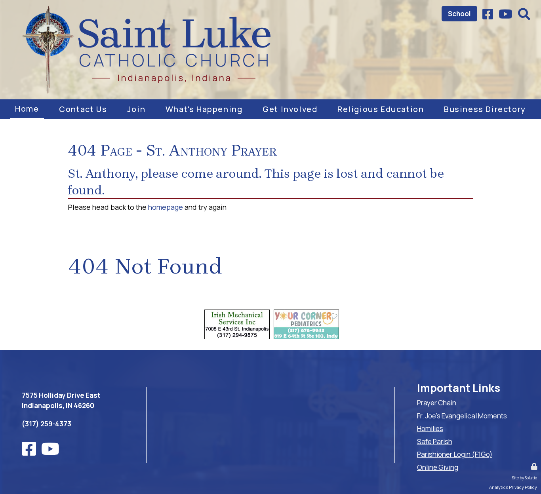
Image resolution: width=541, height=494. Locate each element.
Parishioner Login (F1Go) (454, 454)
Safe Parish (434, 441)
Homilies (430, 428)
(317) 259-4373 (46, 423)
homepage (165, 207)
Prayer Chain (436, 402)
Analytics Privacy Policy (513, 487)
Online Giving (437, 467)
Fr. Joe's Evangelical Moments (462, 415)
